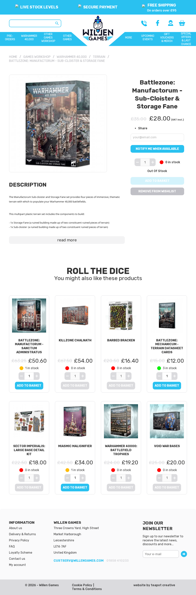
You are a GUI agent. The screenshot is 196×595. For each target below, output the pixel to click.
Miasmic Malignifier (75, 446)
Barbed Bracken (121, 340)
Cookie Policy (82, 585)
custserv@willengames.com (79, 560)
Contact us (17, 559)
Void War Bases (167, 446)
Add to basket (157, 181)
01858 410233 (117, 560)
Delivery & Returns (22, 534)
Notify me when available (157, 149)
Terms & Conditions (87, 589)
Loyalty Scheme (20, 552)
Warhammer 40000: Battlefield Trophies (121, 450)
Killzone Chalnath (75, 340)
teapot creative (163, 585)
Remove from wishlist (157, 191)
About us (15, 528)
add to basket (29, 385)
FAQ (12, 546)
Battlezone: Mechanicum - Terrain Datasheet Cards (167, 346)
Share (142, 128)
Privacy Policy (19, 540)
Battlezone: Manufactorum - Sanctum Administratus (29, 346)
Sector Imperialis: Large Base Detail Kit (29, 450)
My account (17, 565)
